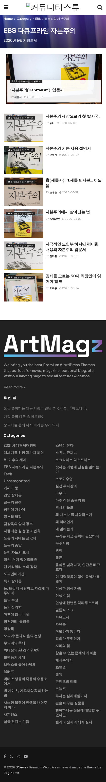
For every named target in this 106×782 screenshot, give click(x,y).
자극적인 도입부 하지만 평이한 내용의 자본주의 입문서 (72, 246)
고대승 (53, 192)
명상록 (9, 628)
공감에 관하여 (14, 509)
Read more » (15, 387)
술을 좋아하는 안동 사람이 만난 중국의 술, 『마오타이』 (46, 408)
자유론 (60, 624)
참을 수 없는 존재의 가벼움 (75, 653)
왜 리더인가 (64, 522)
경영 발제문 (13, 495)
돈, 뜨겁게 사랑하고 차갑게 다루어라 (26, 590)
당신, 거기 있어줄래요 (20, 559)
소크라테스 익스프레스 (73, 460)
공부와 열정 (13, 516)
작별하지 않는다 (67, 631)
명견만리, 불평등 (17, 621)
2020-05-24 (70, 288)
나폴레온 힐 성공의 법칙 (22, 531)
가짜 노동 (11, 488)
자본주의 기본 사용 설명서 (68, 148)
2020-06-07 (68, 123)
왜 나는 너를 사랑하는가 (73, 514)
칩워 (58, 674)
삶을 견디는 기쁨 (16, 721)
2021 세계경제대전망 (20, 445)
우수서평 (62, 543)
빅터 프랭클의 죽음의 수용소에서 (25, 681)
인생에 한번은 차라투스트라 (76, 603)
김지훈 (53, 256)
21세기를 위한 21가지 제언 (24, 452)
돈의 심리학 (13, 607)
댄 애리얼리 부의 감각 (20, 566)
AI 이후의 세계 (15, 460)
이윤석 (18, 97)
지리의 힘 (62, 645)
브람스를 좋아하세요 (19, 664)
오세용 (53, 288)
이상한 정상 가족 (68, 588)
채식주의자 (64, 660)
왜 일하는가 (64, 529)
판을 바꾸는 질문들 (70, 703)
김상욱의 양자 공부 (18, 523)
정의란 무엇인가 (67, 638)
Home (8, 18)
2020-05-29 (72, 219)
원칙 (58, 550)
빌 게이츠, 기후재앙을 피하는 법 (26, 693)
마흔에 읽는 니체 (16, 614)
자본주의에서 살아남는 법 (68, 212)
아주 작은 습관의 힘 (70, 500)
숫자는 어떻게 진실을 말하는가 (77, 469)
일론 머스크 (64, 610)
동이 (52, 123)
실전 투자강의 (66, 486)
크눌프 (60, 688)
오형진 (53, 155)
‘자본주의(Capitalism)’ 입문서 (37, 90)
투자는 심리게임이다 (71, 696)
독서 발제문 (13, 581)
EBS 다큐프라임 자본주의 (52, 18)
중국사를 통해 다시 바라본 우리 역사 (31, 425)
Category (24, 18)
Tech (8, 474)
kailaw (55, 219)
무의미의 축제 (14, 643)
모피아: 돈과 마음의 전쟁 (22, 636)
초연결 (60, 667)
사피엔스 (11, 714)
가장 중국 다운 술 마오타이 (24, 416)
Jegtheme (11, 773)
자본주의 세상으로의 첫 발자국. (73, 116)
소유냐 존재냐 (66, 452)
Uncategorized (17, 481)
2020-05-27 (70, 256)
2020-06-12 (34, 97)
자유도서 (62, 617)
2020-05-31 (70, 192)
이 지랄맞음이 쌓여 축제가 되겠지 (77, 578)
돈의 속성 (11, 600)
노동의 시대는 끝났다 (20, 538)
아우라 (60, 493)
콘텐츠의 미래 (66, 681)
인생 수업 (62, 595)
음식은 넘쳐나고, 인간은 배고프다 (77, 567)
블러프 (9, 671)
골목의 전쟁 (13, 502)
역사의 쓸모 (64, 507)
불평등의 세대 (14, 657)
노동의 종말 (13, 545)
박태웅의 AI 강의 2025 (21, 650)
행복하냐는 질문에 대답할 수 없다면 (77, 712)
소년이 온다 (64, 445)
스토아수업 (64, 479)
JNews (21, 767)
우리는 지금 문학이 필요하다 (77, 536)
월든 (58, 557)
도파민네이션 (14, 574)
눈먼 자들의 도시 (16, 552)
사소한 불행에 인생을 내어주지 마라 (25, 704)
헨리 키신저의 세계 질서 (73, 722)
